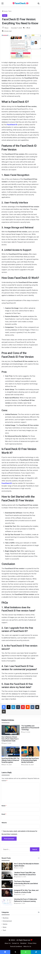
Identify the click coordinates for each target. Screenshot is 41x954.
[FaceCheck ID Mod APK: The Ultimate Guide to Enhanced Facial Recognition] (11, 751)
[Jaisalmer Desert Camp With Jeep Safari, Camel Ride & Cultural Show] (7, 875)
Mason (6, 28)
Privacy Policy (32, 943)
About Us (8, 943)
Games (5, 924)
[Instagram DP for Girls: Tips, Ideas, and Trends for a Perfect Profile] (7, 893)
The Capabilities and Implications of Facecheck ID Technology (30, 727)
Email (4, 814)
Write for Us (27, 946)
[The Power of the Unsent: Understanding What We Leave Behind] (7, 884)
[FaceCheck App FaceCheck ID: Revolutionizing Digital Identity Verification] (30, 751)
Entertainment (7, 921)
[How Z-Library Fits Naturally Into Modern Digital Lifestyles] (7, 866)
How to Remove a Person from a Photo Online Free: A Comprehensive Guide (10, 739)
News (4, 927)
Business (5, 918)
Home (5, 11)
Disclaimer (23, 943)
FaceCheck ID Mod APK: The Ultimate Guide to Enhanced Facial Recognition (10, 760)
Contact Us (15, 943)
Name (4, 805)
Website (4, 822)
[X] (9, 707)
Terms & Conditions (16, 946)
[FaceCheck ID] (20, 3)
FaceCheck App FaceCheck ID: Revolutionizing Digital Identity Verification (30, 760)
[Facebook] (4, 707)
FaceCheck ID (12, 125)
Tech (9, 11)
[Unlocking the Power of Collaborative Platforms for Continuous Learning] (7, 902)
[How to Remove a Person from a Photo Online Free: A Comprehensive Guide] (11, 730)
